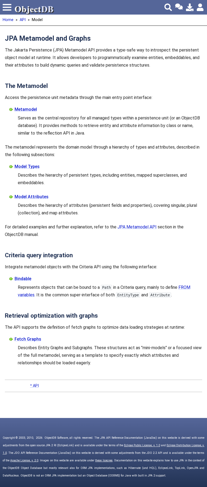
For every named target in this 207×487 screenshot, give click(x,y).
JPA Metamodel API (137, 226)
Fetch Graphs (28, 339)
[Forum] (179, 7)
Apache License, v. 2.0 (24, 460)
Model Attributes (32, 196)
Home (8, 20)
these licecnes (103, 460)
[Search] (168, 7)
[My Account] (200, 7)
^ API (34, 385)
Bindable (23, 278)
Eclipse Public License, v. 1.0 (142, 445)
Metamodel (26, 109)
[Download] (190, 7)
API (23, 20)
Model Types (27, 166)
